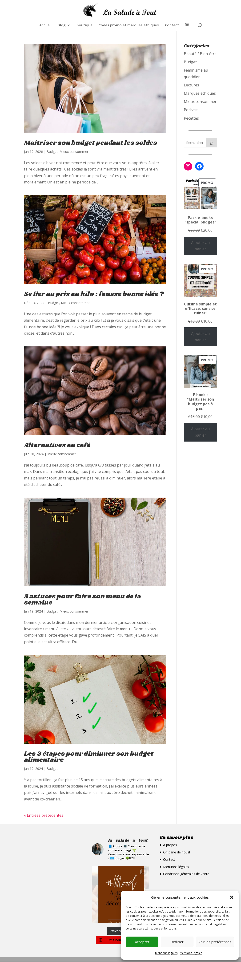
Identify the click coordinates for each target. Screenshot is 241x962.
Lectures (191, 85)
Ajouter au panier (200, 246)
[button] (231, 897)
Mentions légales (166, 953)
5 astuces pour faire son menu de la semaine (82, 599)
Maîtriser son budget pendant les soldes (90, 142)
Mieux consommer (74, 151)
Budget (52, 151)
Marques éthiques (200, 93)
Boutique (84, 25)
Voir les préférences (214, 941)
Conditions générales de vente (186, 874)
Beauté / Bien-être (200, 53)
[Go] (211, 142)
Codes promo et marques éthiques (129, 25)
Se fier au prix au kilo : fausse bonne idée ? (94, 294)
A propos (170, 845)
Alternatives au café (57, 445)
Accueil (45, 25)
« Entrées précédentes (43, 815)
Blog (62, 25)
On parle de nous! (176, 852)
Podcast (191, 109)
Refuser (177, 941)
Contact (172, 25)
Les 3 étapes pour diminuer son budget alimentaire (88, 756)
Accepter (142, 941)
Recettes (191, 118)
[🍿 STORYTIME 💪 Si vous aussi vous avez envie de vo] (120, 894)
